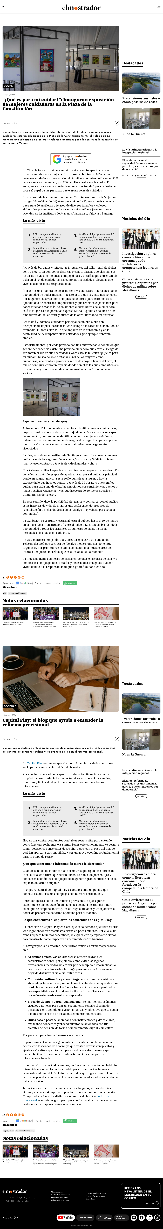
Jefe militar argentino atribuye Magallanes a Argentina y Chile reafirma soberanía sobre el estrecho (50, 252)
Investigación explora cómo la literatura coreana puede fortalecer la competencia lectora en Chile (140, 262)
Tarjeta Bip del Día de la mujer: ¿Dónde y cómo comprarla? (14, 623)
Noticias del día (136, 218)
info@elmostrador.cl (22, 1200)
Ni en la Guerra (134, 134)
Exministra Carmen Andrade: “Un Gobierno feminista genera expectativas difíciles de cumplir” (45, 624)
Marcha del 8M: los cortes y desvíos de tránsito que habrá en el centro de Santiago (76, 624)
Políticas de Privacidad (60, 1200)
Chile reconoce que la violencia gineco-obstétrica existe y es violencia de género (105, 624)
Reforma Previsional (25, 1131)
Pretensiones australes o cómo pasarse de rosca (141, 100)
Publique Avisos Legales (95, 1196)
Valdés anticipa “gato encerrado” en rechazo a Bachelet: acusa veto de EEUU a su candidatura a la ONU (96, 238)
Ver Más (140, 176)
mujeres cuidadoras (17, 593)
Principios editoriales (59, 1197)
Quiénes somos (57, 1191)
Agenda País (11, 123)
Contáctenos (90, 1198)
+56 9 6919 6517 (8, 1200)
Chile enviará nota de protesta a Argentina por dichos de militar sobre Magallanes (140, 284)
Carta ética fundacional (60, 1194)
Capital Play (35, 763)
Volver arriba (8, 1217)
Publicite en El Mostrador (95, 1193)
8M (4, 593)
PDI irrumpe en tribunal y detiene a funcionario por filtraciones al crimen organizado (47, 238)
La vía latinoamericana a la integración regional (139, 151)
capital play (8, 1131)
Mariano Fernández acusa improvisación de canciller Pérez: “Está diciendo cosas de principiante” (95, 252)
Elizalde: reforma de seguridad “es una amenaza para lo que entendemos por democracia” (140, 164)
